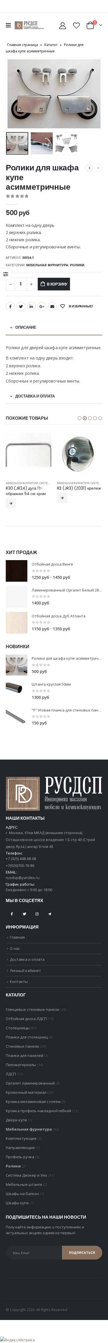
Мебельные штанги (24, 1189)
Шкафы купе (17, 1208)
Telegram (49, 919)
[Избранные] (76, 25)
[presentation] (13, 94)
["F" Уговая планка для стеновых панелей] (16, 722)
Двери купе (16, 1125)
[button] (79, 418)
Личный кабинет (25, 976)
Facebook (10, 306)
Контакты (19, 987)
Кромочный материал (26, 1097)
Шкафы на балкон (22, 1199)
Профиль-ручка (20, 1162)
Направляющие (20, 1153)
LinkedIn (31, 306)
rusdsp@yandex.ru (22, 883)
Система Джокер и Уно (26, 1180)
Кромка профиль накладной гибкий (38, 1116)
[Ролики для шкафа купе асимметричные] (16, 670)
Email (52, 306)
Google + (41, 306)
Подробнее (11, 498)
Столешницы (18, 1033)
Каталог (51, 44)
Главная (17, 942)
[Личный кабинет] (62, 25)
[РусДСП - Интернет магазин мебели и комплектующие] (29, 25)
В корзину (57, 284)
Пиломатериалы (21, 1070)
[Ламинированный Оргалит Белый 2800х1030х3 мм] (16, 602)
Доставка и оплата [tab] (35, 396)
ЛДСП (11, 1079)
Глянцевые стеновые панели (32, 1014)
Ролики (77, 265)
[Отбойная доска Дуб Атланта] (16, 628)
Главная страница (22, 44)
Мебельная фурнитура (47, 265)
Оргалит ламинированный (30, 1088)
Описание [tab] (25, 327)
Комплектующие (21, 1143)
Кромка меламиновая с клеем (33, 1107)
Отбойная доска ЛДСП (26, 1024)
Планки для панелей (24, 1061)
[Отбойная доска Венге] (16, 576)
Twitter (20, 306)
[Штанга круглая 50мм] (16, 696)
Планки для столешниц (27, 1042)
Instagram (37, 919)
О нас (15, 953)
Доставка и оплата (27, 964)
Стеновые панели (22, 1051)
